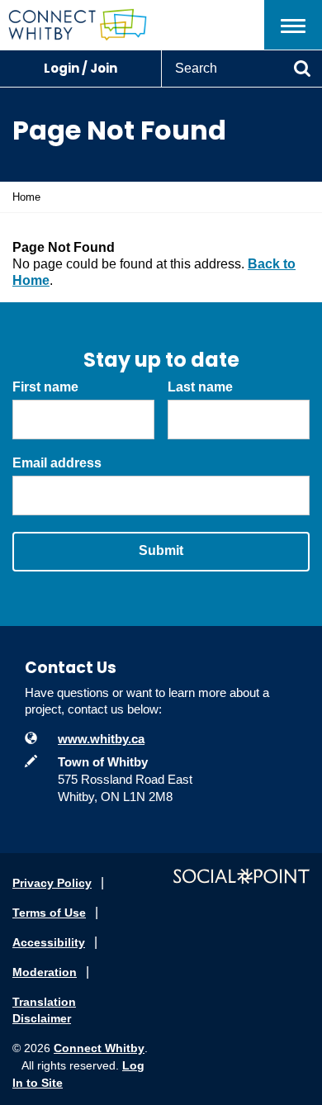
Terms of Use (49, 912)
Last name (200, 387)
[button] (293, 25)
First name (45, 387)
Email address (57, 463)
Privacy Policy (52, 882)
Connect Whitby (99, 1048)
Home (26, 197)
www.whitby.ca (101, 739)
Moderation (44, 972)
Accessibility (48, 942)
